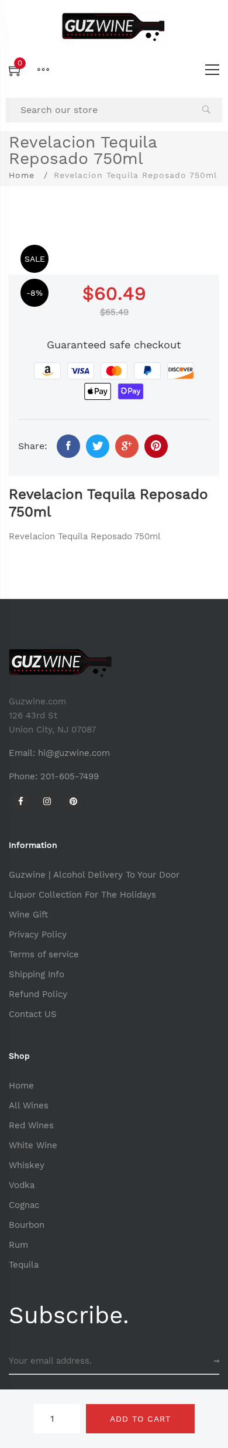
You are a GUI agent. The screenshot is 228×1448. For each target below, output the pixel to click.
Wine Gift (28, 914)
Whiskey (26, 1165)
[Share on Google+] (127, 446)
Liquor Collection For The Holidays (82, 894)
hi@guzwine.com (74, 753)
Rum (18, 1245)
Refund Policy (38, 994)
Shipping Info (36, 974)
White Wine (33, 1145)
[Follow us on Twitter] (97, 446)
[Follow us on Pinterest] (156, 446)
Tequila (24, 1264)
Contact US (33, 1014)
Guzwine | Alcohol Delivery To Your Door (94, 875)
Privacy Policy (38, 934)
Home (21, 175)
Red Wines (31, 1125)
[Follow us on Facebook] (68, 446)
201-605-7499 (69, 776)
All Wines (29, 1105)
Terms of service (44, 954)
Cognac (24, 1205)
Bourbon (26, 1225)
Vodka (21, 1185)
